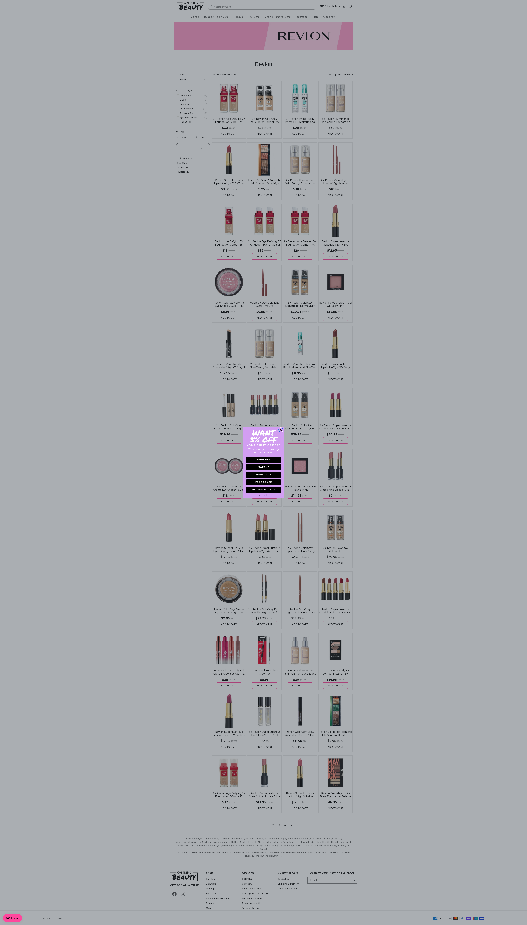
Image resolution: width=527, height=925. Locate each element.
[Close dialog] (281, 430)
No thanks (263, 495)
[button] (263, 460)
